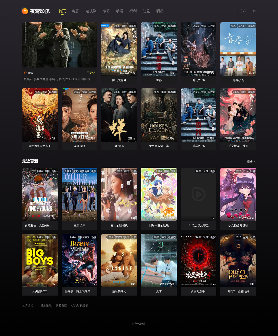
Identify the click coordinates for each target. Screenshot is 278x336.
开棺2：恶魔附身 (238, 291)
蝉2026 (119, 146)
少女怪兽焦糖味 (238, 225)
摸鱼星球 (46, 305)
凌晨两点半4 (199, 291)
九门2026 (199, 80)
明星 (160, 11)
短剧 (146, 11)
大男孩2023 (39, 291)
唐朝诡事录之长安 (39, 146)
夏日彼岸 (79, 225)
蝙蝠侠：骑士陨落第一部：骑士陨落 (87, 291)
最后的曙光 (119, 291)
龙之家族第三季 (159, 146)
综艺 (106, 11)
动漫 (119, 11)
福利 (133, 11)
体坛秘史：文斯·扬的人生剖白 (44, 225)
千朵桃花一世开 (238, 146)
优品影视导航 (79, 305)
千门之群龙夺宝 (199, 225)
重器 (159, 80)
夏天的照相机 (119, 225)
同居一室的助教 (159, 225)
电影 (75, 11)
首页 (62, 11)
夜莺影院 (40, 11)
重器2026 (199, 146)
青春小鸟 (238, 80)
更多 (250, 161)
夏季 (159, 291)
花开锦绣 (79, 146)
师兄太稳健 (119, 80)
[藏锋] (59, 44)
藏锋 (31, 73)
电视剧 (90, 11)
